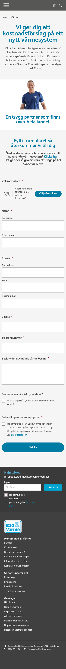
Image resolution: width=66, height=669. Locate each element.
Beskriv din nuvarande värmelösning (25, 359)
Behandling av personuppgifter (22, 417)
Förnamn (7, 218)
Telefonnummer (13, 338)
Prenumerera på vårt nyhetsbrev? (22, 394)
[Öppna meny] (6, 5)
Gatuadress (8, 265)
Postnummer (9, 296)
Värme (14, 17)
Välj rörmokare (12, 181)
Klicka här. (51, 156)
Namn (7, 211)
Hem (4, 17)
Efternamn (8, 235)
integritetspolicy (19, 435)
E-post (7, 317)
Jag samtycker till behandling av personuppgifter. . (21, 500)
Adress (7, 259)
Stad (4, 281)
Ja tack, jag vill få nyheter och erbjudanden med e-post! (30, 402)
